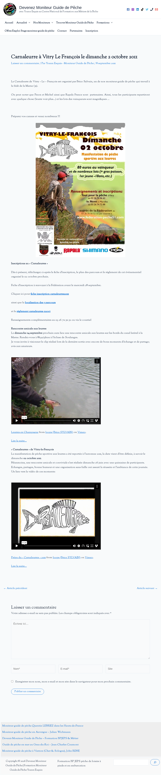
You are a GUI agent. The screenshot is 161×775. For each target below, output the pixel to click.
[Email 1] (156, 9)
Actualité (21, 23)
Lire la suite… (19, 441)
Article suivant (147, 588)
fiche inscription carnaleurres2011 (50, 294)
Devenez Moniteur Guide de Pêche (50, 7)
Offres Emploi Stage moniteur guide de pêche (29, 31)
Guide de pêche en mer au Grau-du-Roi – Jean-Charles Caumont (40, 745)
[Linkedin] (137, 9)
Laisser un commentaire (25, 63)
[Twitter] (147, 9)
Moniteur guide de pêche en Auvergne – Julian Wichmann (36, 732)
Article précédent (15, 588)
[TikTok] (142, 9)
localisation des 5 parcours (40, 303)
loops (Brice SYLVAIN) (59, 432)
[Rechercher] (155, 762)
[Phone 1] (151, 9)
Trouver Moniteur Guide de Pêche (75, 23)
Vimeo (82, 432)
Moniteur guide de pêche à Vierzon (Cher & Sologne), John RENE (41, 751)
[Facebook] (128, 9)
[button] (28, 22)
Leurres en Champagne (24, 432)
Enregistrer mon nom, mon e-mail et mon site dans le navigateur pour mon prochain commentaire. (73, 682)
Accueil (9, 23)
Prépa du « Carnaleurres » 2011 (28, 557)
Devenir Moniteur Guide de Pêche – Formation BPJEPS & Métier (40, 738)
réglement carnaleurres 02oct (33, 311)
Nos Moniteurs (41, 23)
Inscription (92, 31)
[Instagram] (132, 9)
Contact (62, 31)
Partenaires (76, 31)
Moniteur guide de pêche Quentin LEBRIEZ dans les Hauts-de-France (42, 726)
